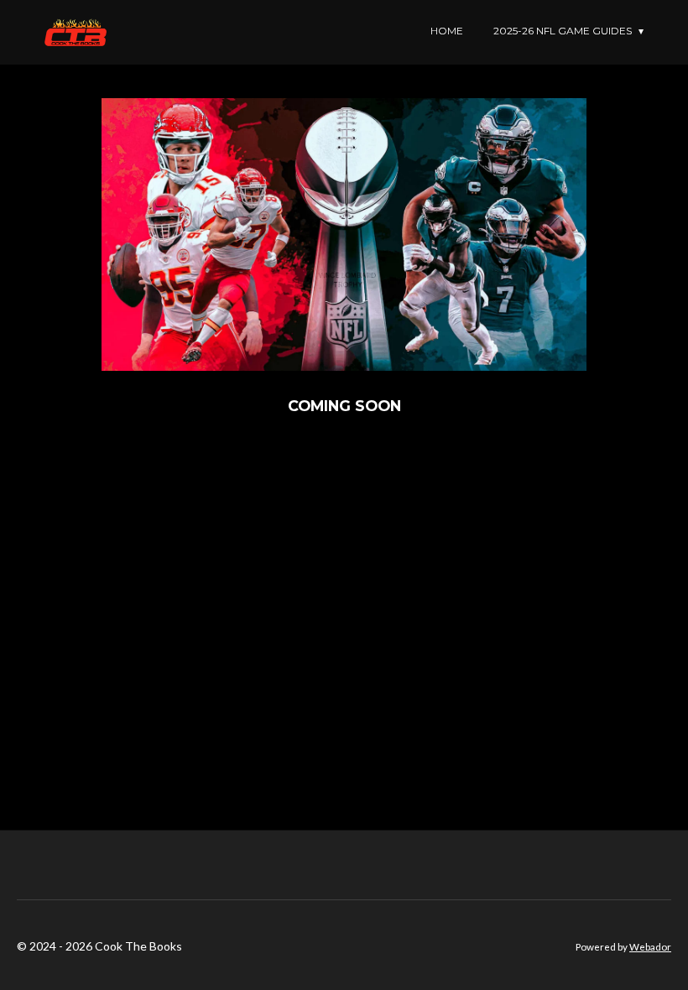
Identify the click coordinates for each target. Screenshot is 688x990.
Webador (650, 946)
